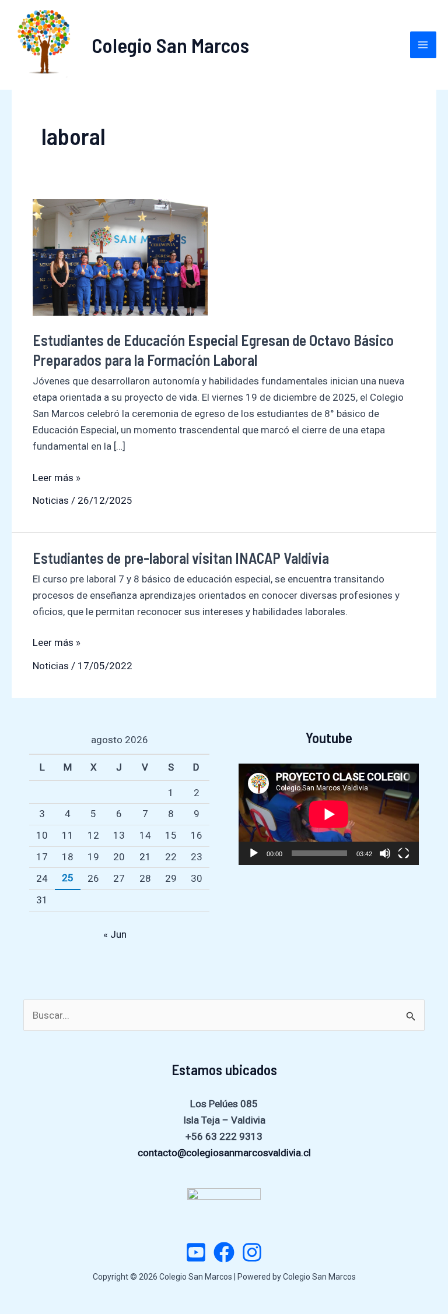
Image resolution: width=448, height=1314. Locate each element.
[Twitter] (196, 1252)
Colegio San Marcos (170, 45)
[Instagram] (252, 1252)
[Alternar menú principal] (423, 44)
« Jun (115, 934)
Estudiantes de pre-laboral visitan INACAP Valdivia (181, 558)
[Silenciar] (385, 853)
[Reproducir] (254, 853)
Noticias (51, 500)
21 (145, 857)
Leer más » (56, 478)
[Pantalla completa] (404, 853)
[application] (329, 814)
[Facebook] (224, 1252)
